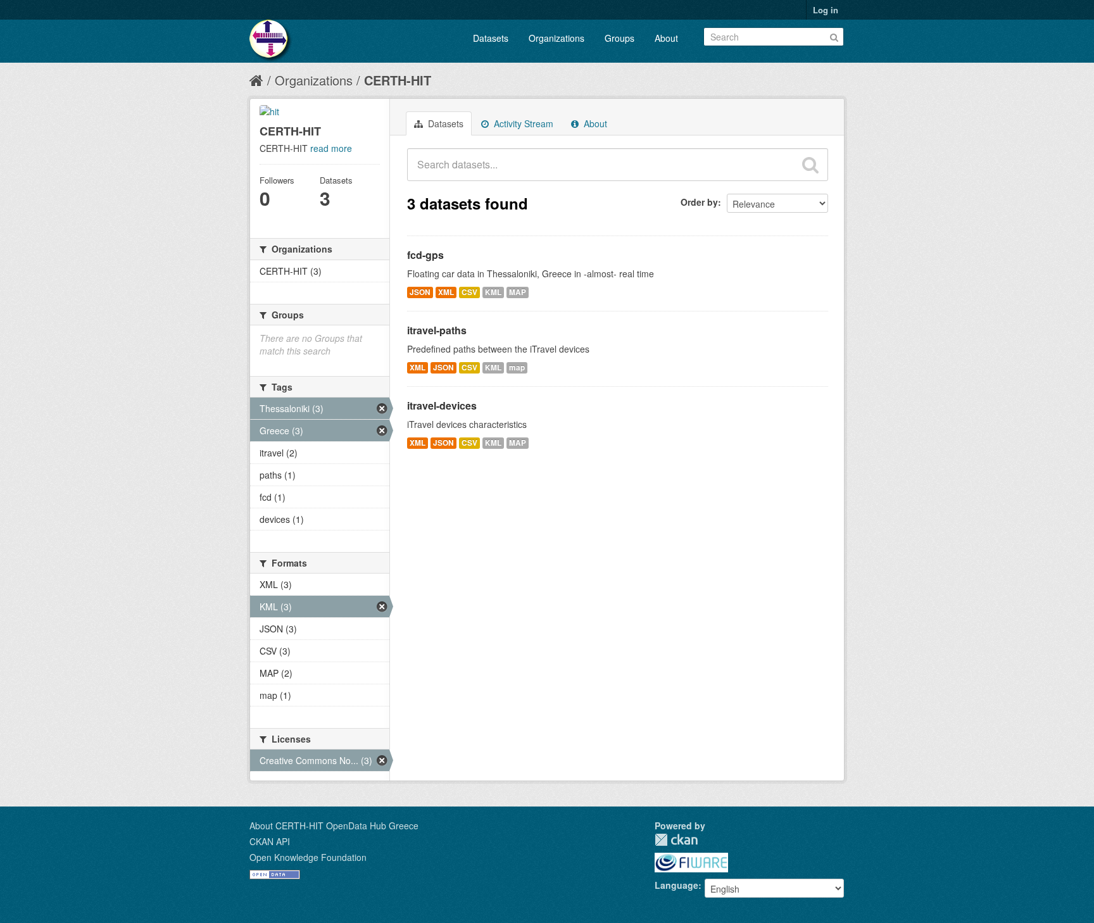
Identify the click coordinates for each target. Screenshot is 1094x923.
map (517, 367)
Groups (619, 38)
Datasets (490, 38)
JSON (420, 292)
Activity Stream (522, 123)
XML (446, 292)
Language (676, 885)
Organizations (556, 38)
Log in (825, 10)
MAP (517, 292)
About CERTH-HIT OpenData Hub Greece (333, 825)
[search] (810, 164)
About (666, 38)
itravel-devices (442, 405)
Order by (699, 202)
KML (493, 292)
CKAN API (269, 841)
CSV (469, 292)
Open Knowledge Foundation (308, 857)
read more (331, 148)
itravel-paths (437, 330)
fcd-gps (425, 255)
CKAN (676, 839)
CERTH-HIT (397, 80)
